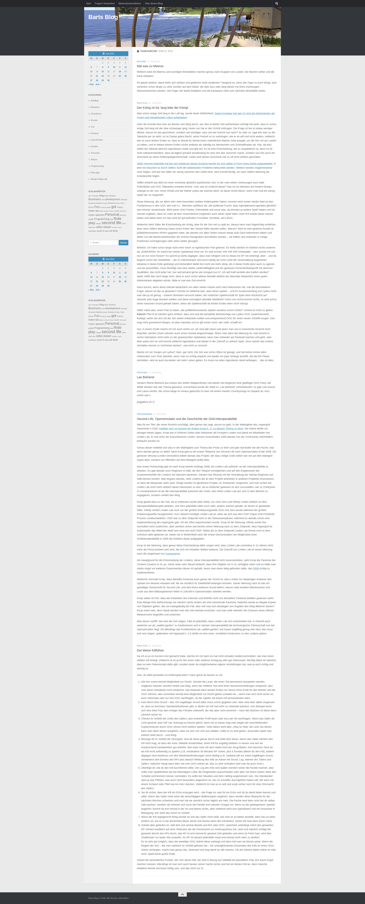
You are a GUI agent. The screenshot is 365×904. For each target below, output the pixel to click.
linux (111, 211)
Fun (93, 127)
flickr (118, 203)
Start (88, 3)
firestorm (112, 203)
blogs (106, 196)
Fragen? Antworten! (105, 3)
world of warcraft (104, 231)
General (94, 133)
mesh (116, 211)
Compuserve (172, 553)
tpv (94, 227)
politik (91, 219)
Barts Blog (103, 17)
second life (111, 222)
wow (115, 230)
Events (94, 120)
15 (103, 71)
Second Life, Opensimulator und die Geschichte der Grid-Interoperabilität (187, 419)
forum (91, 207)
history (120, 207)
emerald (124, 199)
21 (97, 76)
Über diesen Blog (154, 3)
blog (101, 195)
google (108, 207)
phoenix (123, 215)
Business (95, 107)
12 (125, 67)
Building (141, 61)
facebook (92, 203)
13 (91, 71)
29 (103, 80)
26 (125, 76)
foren (122, 203)
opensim (99, 214)
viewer (107, 227)
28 (97, 80)
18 (120, 71)
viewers (114, 227)
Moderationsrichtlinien (130, 3)
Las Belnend (145, 377)
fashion (99, 203)
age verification (93, 196)
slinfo (90, 227)
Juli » (98, 84)
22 (103, 76)
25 (120, 76)
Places (94, 159)
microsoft (123, 211)
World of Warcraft (99, 179)
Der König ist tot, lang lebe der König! (162, 107)
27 (91, 80)
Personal (142, 372)
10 (114, 67)
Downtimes (96, 113)
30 (108, 80)
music (91, 215)
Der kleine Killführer (150, 650)
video (99, 227)
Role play (142, 103)
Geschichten (97, 140)
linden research (104, 211)
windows (92, 231)
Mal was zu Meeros (150, 66)
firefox (105, 203)
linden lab (93, 210)
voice (120, 227)
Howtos (94, 146)
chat (103, 200)
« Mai (91, 84)
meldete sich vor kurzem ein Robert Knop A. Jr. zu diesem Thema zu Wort (201, 428)
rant (111, 219)
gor (114, 207)
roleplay (98, 223)
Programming (144, 414)
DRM (256, 568)
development (112, 199)
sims (124, 224)
